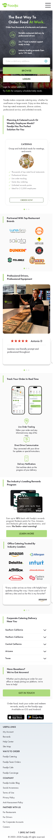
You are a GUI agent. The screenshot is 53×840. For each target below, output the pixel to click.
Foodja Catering (10, 756)
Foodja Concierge (10, 772)
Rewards (6, 736)
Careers (6, 826)
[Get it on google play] (36, 717)
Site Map (7, 746)
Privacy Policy (9, 797)
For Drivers (7, 817)
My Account (8, 731)
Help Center (8, 741)
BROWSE (26, 70)
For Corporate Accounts (13, 822)
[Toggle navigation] (48, 5)
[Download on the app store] (17, 717)
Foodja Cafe (8, 767)
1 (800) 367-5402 (26, 832)
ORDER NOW (26, 200)
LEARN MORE (26, 533)
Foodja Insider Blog (11, 783)
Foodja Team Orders (12, 762)
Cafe (8, 90)
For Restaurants (9, 812)
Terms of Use (8, 792)
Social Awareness (11, 787)
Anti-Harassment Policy (13, 802)
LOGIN (26, 79)
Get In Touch (27, 692)
